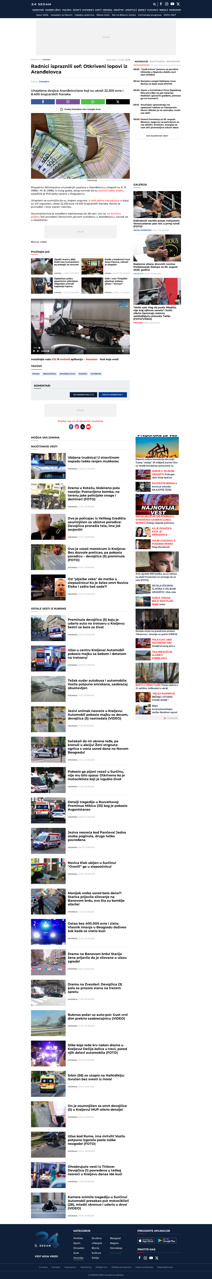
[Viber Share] (68, 101)
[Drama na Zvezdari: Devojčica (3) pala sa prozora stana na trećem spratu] (48, 993)
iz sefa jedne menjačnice (103, 201)
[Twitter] (178, 4)
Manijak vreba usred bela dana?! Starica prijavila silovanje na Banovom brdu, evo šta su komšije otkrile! (96, 898)
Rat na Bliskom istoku (124, 15)
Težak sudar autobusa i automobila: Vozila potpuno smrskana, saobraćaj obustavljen (98, 684)
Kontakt (56, 1267)
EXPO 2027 (170, 15)
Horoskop (175, 10)
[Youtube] (88, 426)
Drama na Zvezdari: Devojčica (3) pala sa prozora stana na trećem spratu (95, 988)
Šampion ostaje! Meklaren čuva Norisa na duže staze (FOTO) (158, 82)
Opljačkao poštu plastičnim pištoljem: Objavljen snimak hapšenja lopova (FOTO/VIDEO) (66, 282)
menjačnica (49, 373)
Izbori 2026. (42, 15)
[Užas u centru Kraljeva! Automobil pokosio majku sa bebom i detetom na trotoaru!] (48, 658)
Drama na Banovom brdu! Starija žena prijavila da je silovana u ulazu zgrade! (97, 958)
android (65, 359)
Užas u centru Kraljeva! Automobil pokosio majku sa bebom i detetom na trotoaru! (97, 654)
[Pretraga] (154, 4)
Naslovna (35, 59)
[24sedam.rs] (41, 4)
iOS (54, 359)
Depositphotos (165, 1267)
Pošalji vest (101, 1267)
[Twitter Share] (118, 101)
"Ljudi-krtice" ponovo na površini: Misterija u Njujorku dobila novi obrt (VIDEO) (159, 72)
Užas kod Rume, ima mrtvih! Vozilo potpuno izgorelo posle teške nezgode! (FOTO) (96, 1140)
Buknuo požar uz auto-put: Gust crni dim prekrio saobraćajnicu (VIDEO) (98, 1017)
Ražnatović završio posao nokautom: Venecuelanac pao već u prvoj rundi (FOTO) (156, 224)
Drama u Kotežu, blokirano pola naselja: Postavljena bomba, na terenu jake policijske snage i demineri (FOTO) (94, 493)
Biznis (141, 10)
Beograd (115, 1238)
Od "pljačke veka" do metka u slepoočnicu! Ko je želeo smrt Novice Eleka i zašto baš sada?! (98, 583)
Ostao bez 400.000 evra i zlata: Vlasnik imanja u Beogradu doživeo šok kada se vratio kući (97, 927)
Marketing (86, 1267)
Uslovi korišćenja (144, 1267)
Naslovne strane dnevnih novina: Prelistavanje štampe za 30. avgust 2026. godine (155, 267)
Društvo (119, 10)
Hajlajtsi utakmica (84, 15)
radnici (83, 373)
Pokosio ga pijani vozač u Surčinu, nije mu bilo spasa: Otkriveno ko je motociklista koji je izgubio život (96, 775)
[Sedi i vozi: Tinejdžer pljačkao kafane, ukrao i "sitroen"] (92, 285)
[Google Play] (166, 1240)
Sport (76, 10)
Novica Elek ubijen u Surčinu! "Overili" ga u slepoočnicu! (92, 865)
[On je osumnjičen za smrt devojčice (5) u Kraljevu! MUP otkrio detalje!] (48, 1114)
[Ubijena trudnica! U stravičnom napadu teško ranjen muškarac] (48, 466)
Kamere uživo (53, 10)
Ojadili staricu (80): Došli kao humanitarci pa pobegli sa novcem (66, 262)
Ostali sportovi (142, 230)
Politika (66, 10)
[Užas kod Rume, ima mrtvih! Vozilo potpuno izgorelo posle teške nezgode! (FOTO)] (48, 1145)
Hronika (107, 10)
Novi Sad (115, 1253)
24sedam (91, 359)
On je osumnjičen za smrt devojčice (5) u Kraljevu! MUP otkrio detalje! (97, 1108)
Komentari (173, 61)
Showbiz (87, 10)
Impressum (70, 1267)
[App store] (146, 1240)
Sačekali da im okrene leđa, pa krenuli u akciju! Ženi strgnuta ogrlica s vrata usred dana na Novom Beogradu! (98, 747)
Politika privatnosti (121, 1267)
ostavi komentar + (112, 394)
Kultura (152, 10)
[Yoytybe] (172, 4)
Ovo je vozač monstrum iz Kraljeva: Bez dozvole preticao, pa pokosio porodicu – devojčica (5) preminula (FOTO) (97, 554)
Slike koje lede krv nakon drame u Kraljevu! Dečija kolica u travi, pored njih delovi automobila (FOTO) (97, 1049)
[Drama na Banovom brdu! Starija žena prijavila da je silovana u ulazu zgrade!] (48, 962)
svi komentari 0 (83, 394)
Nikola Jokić (103, 15)
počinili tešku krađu (110, 191)
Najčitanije (157, 61)
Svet (98, 10)
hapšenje (95, 373)
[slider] (80, 348)
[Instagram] (166, 4)
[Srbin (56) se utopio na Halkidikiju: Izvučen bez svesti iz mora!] (48, 1084)
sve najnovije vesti (157, 135)
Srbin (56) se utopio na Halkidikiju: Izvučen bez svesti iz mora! (96, 1077)
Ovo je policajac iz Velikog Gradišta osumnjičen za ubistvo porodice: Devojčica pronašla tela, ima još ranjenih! (97, 524)
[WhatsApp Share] (93, 101)
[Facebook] (161, 4)
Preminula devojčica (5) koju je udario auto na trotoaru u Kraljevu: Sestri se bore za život (96, 623)
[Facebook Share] (43, 101)
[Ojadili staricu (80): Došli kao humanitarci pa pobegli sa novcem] (42, 266)
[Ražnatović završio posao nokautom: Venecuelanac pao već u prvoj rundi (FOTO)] (157, 204)
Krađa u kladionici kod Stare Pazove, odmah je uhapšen (117, 262)
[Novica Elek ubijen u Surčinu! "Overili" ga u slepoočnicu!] (48, 871)
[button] (81, 327)
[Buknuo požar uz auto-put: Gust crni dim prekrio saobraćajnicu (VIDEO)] (48, 1023)
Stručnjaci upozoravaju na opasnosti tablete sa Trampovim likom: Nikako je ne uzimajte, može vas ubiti (160, 108)
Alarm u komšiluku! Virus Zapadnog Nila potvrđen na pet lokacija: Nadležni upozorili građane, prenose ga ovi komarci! (161, 94)
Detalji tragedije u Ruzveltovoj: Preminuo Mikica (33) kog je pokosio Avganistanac (97, 806)
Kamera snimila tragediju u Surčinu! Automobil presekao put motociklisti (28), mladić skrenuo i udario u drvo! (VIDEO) (98, 1202)
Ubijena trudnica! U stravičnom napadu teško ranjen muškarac (93, 459)
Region (114, 1243)
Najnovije (38, 10)
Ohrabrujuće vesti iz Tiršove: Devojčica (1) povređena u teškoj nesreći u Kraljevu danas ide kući (95, 1170)
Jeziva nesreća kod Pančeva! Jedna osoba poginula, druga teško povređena (97, 836)
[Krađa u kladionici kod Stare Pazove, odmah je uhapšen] (92, 266)
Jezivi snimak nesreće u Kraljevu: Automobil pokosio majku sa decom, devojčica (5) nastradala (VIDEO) (98, 715)
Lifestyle (130, 10)
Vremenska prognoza (150, 15)
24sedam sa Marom (62, 15)
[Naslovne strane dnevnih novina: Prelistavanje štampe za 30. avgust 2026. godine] (157, 247)
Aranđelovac (67, 373)
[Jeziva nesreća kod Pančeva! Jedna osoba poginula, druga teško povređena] (48, 841)
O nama (43, 1267)
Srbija (163, 10)
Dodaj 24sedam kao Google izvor (82, 109)
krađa (36, 373)
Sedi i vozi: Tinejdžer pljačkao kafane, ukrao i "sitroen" (116, 281)
